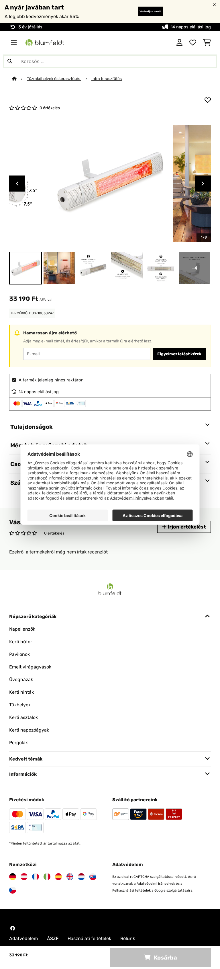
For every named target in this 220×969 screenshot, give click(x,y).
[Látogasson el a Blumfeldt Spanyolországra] (58, 876)
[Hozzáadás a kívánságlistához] (208, 100)
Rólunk (127, 938)
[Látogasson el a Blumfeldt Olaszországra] (47, 876)
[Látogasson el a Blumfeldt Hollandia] (81, 876)
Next (203, 184)
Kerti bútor (20, 641)
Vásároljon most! (150, 11)
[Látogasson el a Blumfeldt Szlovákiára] (92, 876)
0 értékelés (50, 108)
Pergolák (18, 742)
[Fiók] (179, 43)
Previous (17, 184)
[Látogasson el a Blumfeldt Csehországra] (12, 890)
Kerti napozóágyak (29, 730)
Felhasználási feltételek (131, 890)
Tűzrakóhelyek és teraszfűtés (54, 78)
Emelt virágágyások (30, 667)
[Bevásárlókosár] (207, 43)
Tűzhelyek (20, 704)
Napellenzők (22, 629)
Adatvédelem (23, 938)
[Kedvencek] (192, 43)
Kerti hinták (21, 692)
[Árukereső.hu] (144, 42)
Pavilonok (19, 654)
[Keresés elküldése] (9, 61)
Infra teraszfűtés (106, 78)
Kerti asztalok (23, 717)
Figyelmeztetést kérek (179, 354)
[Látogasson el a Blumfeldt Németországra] (12, 876)
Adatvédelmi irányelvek (156, 884)
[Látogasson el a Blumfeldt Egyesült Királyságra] (69, 876)
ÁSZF (52, 938)
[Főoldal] (19, 78)
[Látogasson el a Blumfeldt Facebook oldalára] (12, 928)
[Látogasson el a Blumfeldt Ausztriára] (24, 876)
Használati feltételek (89, 938)
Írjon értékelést (186, 527)
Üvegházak (21, 679)
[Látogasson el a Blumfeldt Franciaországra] (35, 876)
